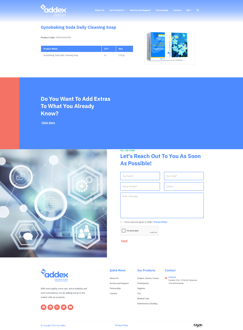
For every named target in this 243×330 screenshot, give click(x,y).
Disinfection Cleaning (147, 303)
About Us (99, 10)
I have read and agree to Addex (145, 222)
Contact (177, 10)
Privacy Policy (160, 222)
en (188, 10)
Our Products (116, 10)
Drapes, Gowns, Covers (148, 278)
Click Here (48, 122)
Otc (139, 293)
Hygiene (141, 288)
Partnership (162, 10)
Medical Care (143, 298)
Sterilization (143, 283)
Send (124, 240)
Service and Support (140, 10)
